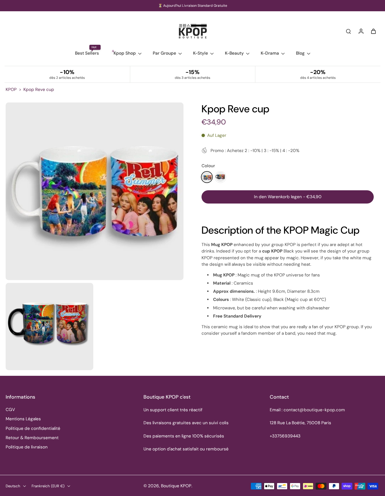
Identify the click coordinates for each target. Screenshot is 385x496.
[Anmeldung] (361, 31)
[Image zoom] (94, 191)
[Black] (220, 176)
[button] (288, 196)
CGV (10, 409)
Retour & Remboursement (32, 438)
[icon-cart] (373, 31)
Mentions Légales (23, 419)
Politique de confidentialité (33, 428)
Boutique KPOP (176, 486)
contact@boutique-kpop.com (314, 410)
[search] (348, 31)
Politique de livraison (27, 447)
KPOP (11, 89)
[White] (207, 176)
